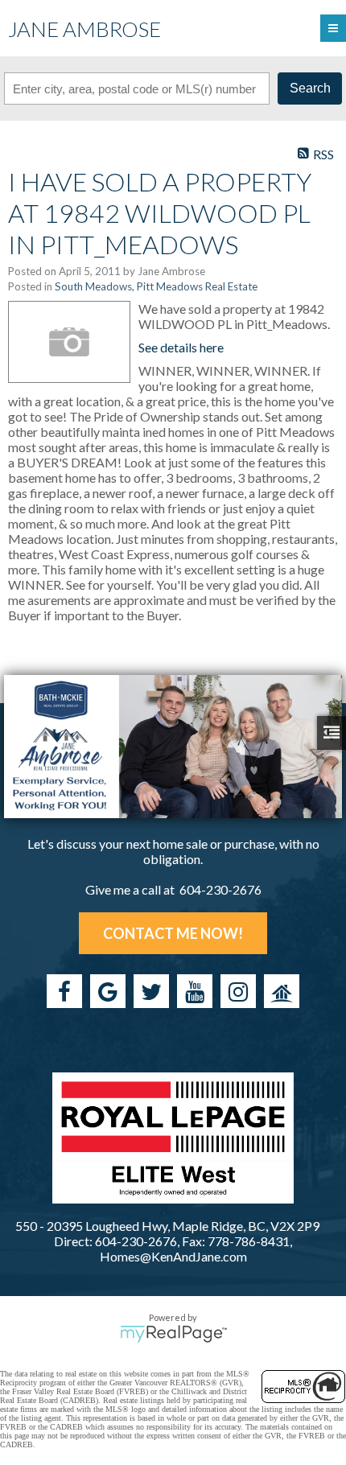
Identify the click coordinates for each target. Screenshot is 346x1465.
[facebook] (64, 991)
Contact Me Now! (173, 933)
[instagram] (238, 991)
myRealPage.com (173, 1334)
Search (310, 88)
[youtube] (194, 991)
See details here (181, 347)
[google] (108, 991)
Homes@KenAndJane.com (173, 1256)
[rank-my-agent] (281, 991)
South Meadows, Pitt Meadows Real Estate (156, 286)
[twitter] (151, 991)
